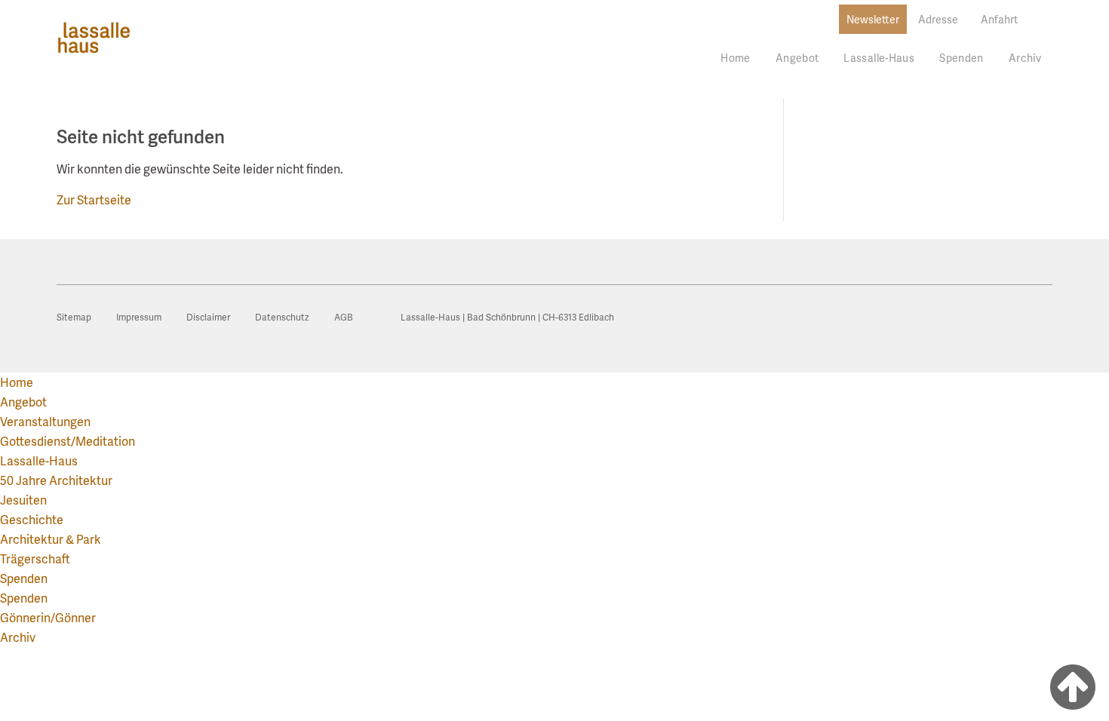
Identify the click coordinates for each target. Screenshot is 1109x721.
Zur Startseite (94, 199)
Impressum (138, 317)
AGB (343, 317)
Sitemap (74, 317)
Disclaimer (208, 317)
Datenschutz (282, 317)
